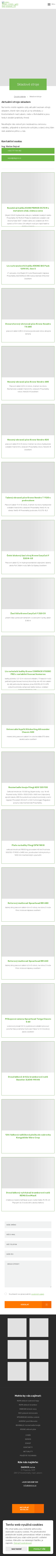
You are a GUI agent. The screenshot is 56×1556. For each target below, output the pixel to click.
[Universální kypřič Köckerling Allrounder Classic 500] (28, 709)
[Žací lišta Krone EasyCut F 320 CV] (28, 593)
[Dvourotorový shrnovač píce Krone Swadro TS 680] (28, 303)
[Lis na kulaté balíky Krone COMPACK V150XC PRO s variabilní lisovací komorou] (28, 651)
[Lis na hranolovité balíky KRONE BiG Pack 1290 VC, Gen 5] (28, 246)
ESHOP (28, 1443)
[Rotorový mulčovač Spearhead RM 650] (28, 941)
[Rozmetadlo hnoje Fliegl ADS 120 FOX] (28, 767)
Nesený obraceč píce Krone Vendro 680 (28, 382)
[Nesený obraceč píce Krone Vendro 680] (28, 361)
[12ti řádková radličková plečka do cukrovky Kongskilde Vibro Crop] (28, 1114)
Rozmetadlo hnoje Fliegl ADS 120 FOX (28, 787)
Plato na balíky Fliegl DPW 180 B (28, 845)
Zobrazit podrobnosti (23, 1543)
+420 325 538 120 (30, 1482)
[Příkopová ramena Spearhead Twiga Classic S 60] (28, 999)
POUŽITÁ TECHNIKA (28, 1456)
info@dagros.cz (30, 1485)
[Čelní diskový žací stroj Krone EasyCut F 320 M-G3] (28, 535)
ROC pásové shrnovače (28, 1413)
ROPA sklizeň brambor (28, 1405)
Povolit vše (39, 1549)
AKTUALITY (28, 1451)
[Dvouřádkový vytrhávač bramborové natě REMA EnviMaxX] (28, 1172)
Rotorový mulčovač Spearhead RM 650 (28, 961)
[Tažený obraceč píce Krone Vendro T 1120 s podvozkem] (28, 477)
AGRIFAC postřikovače (28, 1421)
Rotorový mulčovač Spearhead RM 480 (28, 903)
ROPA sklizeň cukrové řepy (28, 1401)
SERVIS (28, 1439)
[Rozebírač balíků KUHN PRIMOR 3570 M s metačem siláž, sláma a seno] (28, 188)
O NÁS (28, 1435)
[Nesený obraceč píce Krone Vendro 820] (28, 419)
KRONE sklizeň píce (28, 1429)
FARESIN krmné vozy (28, 1409)
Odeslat (25, 1305)
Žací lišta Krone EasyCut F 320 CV (28, 613)
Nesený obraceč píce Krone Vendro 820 (28, 440)
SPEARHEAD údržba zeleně (28, 1417)
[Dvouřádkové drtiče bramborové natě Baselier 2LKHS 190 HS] (28, 1057)
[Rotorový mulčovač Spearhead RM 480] (28, 883)
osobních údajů (37, 1294)
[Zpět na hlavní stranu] (10, 4)
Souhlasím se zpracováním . (26, 1294)
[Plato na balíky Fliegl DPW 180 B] (28, 825)
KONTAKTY (28, 1447)
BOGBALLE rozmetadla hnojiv (28, 1425)
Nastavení (16, 1549)
